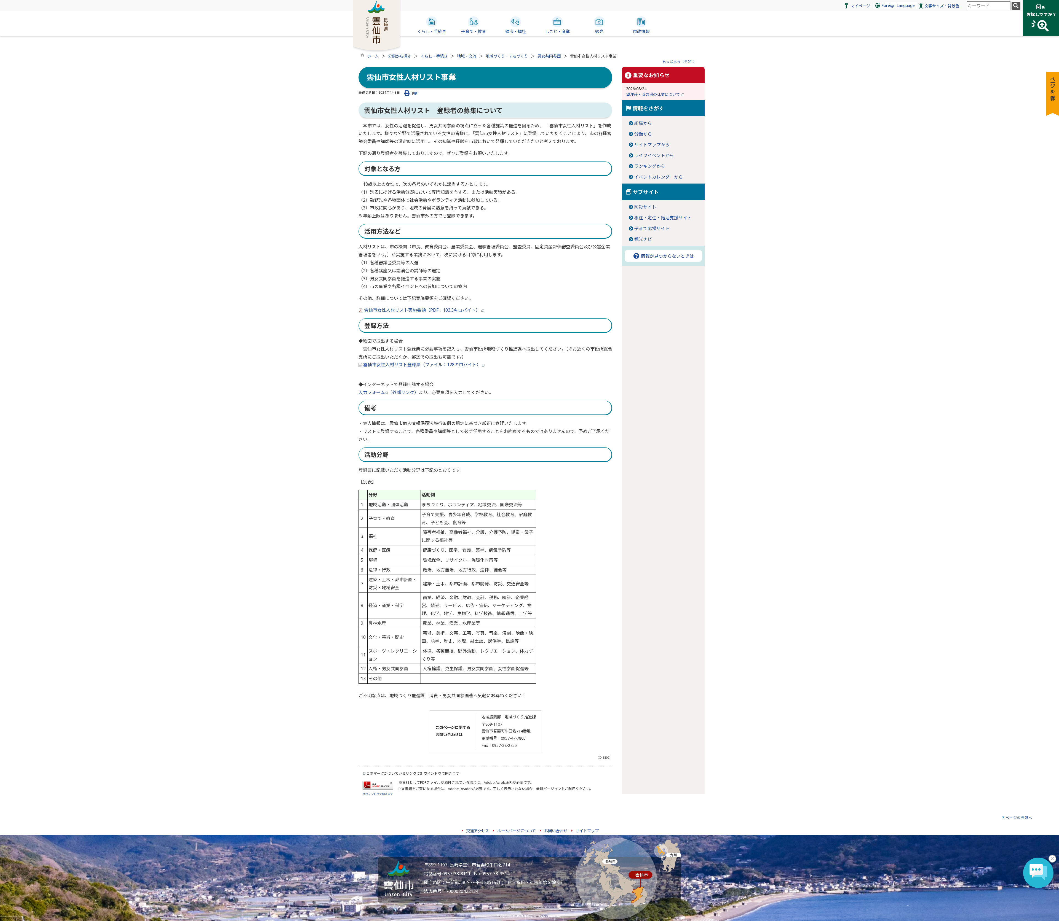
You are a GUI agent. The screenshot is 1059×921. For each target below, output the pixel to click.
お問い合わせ (555, 830)
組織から (643, 123)
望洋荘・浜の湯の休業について (653, 94)
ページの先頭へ (1019, 817)
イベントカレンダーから (658, 177)
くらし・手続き (434, 56)
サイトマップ (587, 830)
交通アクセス (477, 830)
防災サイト (645, 207)
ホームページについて (516, 830)
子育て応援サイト (652, 228)
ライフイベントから (654, 155)
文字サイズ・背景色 (941, 6)
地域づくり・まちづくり (507, 56)
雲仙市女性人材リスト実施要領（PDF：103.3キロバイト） (422, 310)
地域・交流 (466, 56)
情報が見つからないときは (667, 256)
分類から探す (399, 56)
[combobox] (988, 6)
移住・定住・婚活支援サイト (663, 218)
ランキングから (649, 166)
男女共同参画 (549, 56)
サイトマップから (652, 145)
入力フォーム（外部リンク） (389, 392)
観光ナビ (643, 239)
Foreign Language (897, 5)
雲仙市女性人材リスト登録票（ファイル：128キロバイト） (422, 365)
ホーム (373, 56)
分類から (643, 134)
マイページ (860, 6)
